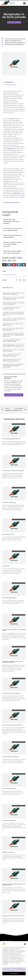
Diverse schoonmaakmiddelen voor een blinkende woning (14, 630)
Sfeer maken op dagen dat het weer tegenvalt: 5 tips (13, 329)
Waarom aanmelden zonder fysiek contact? (12, 725)
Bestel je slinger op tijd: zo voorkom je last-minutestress (13, 350)
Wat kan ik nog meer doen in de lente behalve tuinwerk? (14, 244)
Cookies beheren (14, 973)
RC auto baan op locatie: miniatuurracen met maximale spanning (14, 319)
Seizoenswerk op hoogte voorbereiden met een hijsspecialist (14, 303)
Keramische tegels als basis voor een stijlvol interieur (13, 324)
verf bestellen (16, 193)
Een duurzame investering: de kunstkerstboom (13, 915)
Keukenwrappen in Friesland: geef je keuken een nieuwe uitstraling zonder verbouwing (13, 335)
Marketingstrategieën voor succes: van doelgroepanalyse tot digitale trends (13, 345)
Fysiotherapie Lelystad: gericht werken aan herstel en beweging (14, 293)
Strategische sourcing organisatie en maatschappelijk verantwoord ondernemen (13, 366)
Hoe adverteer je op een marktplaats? (11, 693)
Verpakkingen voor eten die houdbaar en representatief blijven (13, 298)
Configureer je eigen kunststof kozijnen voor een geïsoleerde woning (13, 884)
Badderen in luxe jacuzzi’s (8, 852)
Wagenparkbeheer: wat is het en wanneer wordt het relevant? (12, 360)
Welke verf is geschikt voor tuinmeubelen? (14, 236)
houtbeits (10, 148)
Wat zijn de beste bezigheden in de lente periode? (14, 221)
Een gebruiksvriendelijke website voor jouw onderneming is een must (12, 662)
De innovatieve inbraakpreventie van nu (11, 438)
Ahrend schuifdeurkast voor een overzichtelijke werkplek (12, 340)
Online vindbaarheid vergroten (9, 597)
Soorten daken (5, 566)
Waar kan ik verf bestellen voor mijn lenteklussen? (14, 252)
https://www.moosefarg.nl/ (11, 202)
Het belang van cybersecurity (9, 502)
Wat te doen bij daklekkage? (9, 788)
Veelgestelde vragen (10, 84)
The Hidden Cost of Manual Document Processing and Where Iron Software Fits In (13, 314)
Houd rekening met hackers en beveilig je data (13, 470)
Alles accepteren (14, 969)
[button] (25, 944)
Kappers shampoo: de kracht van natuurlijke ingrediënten (12, 355)
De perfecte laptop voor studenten (10, 756)
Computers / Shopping (14, 22)
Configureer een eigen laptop (9, 820)
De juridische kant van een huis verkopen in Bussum (12, 308)
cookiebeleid (5, 962)
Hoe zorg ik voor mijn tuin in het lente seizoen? (14, 229)
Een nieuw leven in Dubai (8, 534)
